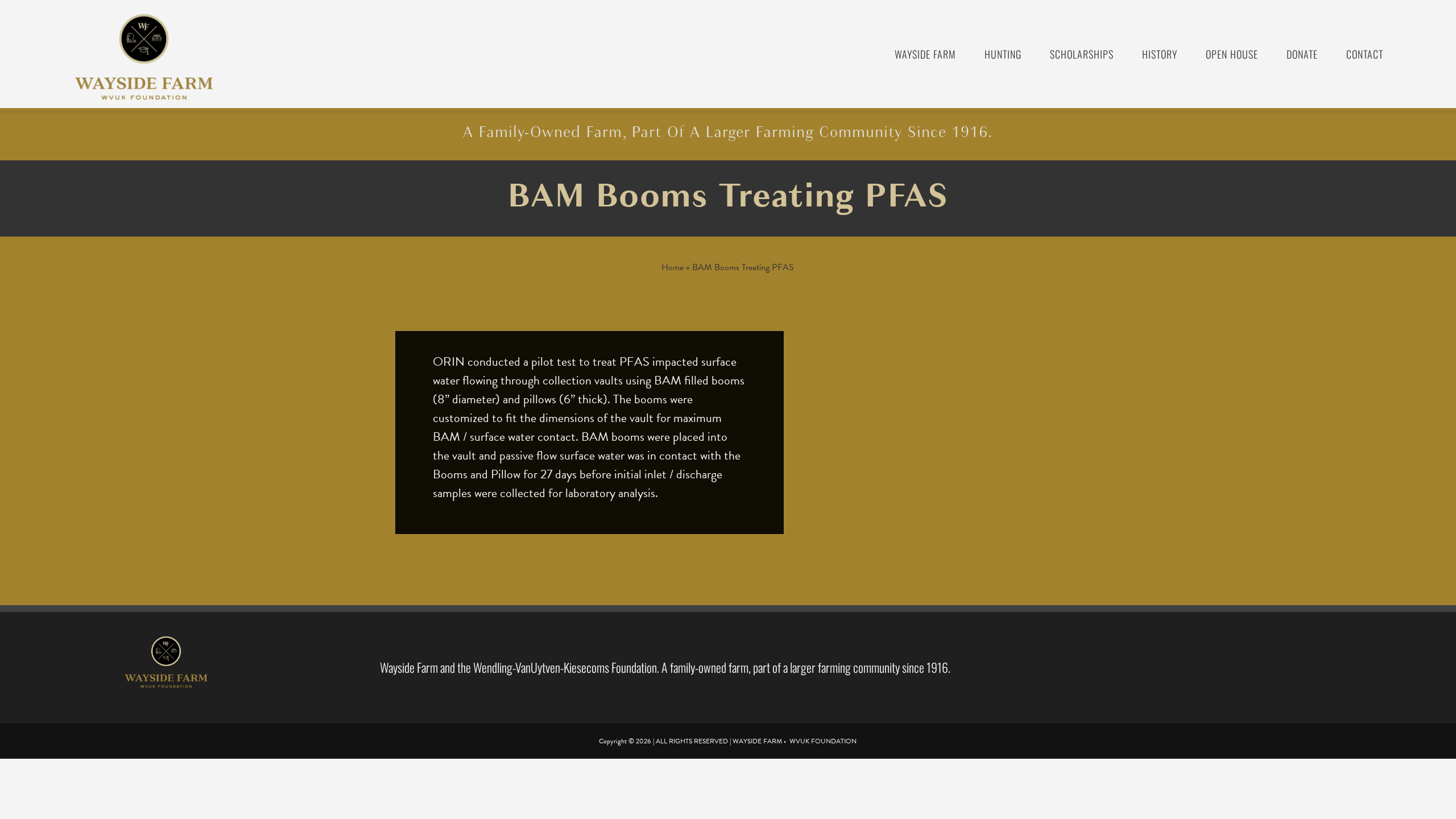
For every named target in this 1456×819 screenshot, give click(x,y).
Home (672, 267)
